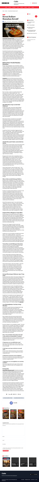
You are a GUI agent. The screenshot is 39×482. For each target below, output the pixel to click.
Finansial (22, 7)
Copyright (22, 479)
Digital (29, 7)
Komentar (4, 425)
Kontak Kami (33, 479)
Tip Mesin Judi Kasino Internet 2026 (31, 28)
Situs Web (4, 444)
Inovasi (18, 7)
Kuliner (6, 7)
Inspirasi (25, 7)
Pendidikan (13, 7)
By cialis (5, 21)
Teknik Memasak (21, 21)
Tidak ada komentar (14, 21)
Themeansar (4, 480)
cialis (16, 402)
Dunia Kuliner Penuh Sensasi (20, 415)
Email (4, 440)
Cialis (16, 1)
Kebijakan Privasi (27, 479)
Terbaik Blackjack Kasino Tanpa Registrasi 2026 (32, 31)
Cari (36, 16)
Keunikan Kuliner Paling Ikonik (5, 415)
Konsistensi (5, 78)
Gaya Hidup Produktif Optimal (31, 22)
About (36, 479)
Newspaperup (14, 479)
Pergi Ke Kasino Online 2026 (32, 33)
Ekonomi (10, 7)
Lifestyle (33, 7)
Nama (4, 436)
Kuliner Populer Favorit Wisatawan (13, 415)
